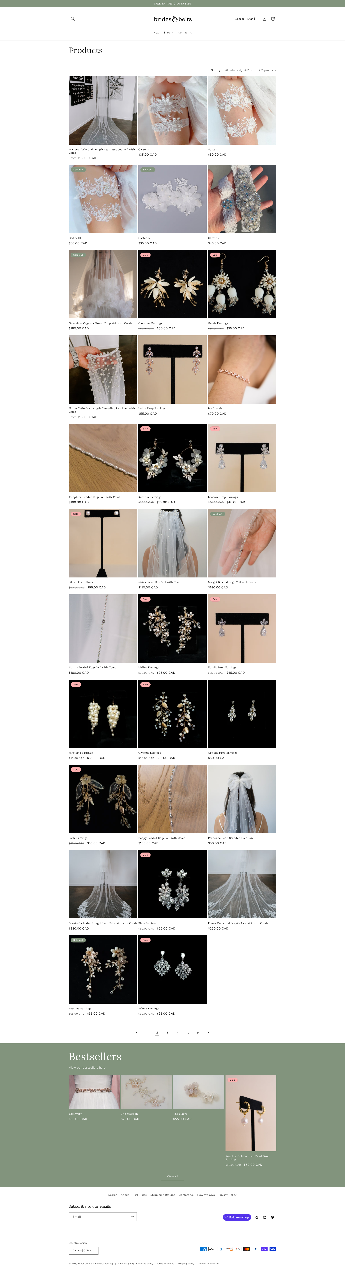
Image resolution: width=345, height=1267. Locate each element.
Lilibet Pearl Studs (81, 582)
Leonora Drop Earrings (223, 497)
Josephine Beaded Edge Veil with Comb (95, 497)
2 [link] (157, 1032)
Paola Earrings (78, 838)
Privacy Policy (227, 1194)
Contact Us (186, 1194)
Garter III (75, 238)
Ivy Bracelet (216, 408)
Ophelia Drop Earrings (223, 752)
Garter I (143, 149)
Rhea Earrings (147, 923)
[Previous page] (137, 1032)
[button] (73, 19)
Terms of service (165, 1263)
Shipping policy (186, 1263)
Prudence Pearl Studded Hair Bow (230, 838)
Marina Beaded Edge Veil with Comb (92, 667)
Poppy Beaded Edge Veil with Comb (161, 838)
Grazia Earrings (218, 323)
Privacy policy (145, 1263)
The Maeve (180, 1113)
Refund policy (127, 1263)
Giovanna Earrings (150, 323)
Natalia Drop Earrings (222, 667)
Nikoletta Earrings (81, 752)
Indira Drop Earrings (151, 408)
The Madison (129, 1113)
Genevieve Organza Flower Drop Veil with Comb (100, 323)
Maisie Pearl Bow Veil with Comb (159, 582)
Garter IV (144, 238)
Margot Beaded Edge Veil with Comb (232, 582)
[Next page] (208, 1032)
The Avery (75, 1113)
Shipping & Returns (162, 1194)
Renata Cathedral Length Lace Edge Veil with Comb (103, 923)
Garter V (213, 238)
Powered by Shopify (105, 1263)
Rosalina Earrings (80, 1008)
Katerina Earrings (149, 497)
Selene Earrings (148, 1008)
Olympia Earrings (149, 752)
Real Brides (140, 1194)
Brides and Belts (86, 1263)
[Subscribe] (132, 1216)
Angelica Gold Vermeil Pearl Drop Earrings (248, 1158)
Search (112, 1194)
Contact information (208, 1263)
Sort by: (216, 70)
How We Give (206, 1194)
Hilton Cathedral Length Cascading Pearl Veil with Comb (102, 410)
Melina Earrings (148, 667)
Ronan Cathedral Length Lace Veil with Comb (238, 923)
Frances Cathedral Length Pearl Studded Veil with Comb (102, 151)
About (125, 1194)
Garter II (214, 149)
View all (172, 1176)
